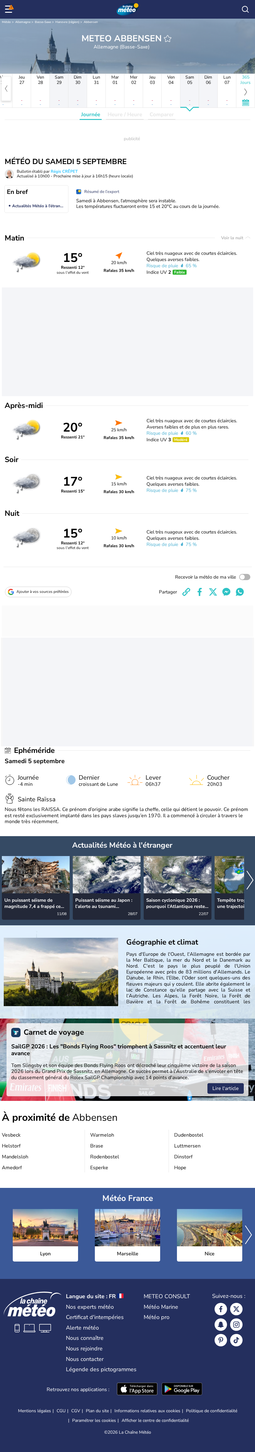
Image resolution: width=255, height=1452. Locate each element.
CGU (61, 1411)
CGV (75, 1411)
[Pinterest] (221, 1340)
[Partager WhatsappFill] (240, 592)
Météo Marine (161, 1307)
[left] (6, 88)
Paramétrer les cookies (94, 1420)
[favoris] (168, 38)
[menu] (10, 9)
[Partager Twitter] (213, 592)
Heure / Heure (125, 114)
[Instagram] (236, 1324)
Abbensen (91, 22)
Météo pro (156, 1317)
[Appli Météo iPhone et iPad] (137, 1389)
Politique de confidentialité (211, 1411)
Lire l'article (225, 1088)
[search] (245, 9)
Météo (6, 22)
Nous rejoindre (84, 1348)
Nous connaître (85, 1338)
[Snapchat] (221, 1324)
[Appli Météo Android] (182, 1389)
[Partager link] (186, 592)
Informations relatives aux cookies (147, 1411)
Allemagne (22, 22)
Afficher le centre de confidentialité (155, 1420)
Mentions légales (34, 1411)
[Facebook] (221, 1309)
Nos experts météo (90, 1307)
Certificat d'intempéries (95, 1317)
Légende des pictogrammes (101, 1369)
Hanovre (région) (67, 22)
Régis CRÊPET (64, 171)
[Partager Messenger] (226, 592)
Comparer (162, 114)
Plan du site (97, 1411)
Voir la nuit (232, 238)
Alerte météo (82, 1327)
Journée (90, 114)
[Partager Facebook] (200, 592)
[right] (250, 880)
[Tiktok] (236, 1340)
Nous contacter (85, 1359)
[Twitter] (236, 1309)
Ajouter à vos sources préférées (42, 591)
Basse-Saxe (43, 22)
